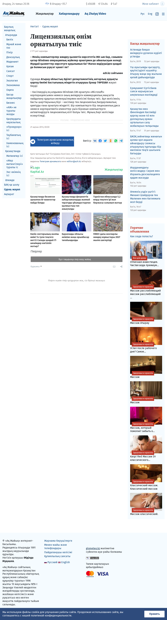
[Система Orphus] (92, 557)
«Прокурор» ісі (14, 128)
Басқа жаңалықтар (14, 96)
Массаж (141, 375)
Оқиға (10, 89)
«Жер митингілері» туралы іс (14, 164)
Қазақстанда (12, 151)
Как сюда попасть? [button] (141, 236)
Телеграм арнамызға (50, 161)
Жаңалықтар (45, 13)
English (65, 562)
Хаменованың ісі (14, 145)
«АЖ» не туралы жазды (11, 111)
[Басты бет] (13, 13)
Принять (154, 613)
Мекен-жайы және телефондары (55, 546)
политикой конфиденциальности (51, 615)
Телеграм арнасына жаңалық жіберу (55, 141)
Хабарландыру (69, 13)
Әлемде (10, 180)
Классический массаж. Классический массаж (144, 485)
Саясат (10, 71)
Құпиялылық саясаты (57, 556)
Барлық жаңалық (9, 28)
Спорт (10, 75)
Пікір (9, 52)
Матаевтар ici (14, 155)
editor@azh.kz (74, 161)
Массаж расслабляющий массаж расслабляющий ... (145, 292)
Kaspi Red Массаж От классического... (143, 456)
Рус (143, 13)
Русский (52, 562)
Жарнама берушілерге (58, 540)
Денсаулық (13, 57)
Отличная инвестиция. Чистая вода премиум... (144, 262)
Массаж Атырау (141, 321)
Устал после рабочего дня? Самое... (143, 348)
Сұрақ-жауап (12, 189)
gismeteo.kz (93, 548)
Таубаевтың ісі (13, 136)
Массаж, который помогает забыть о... (142, 428)
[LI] (93, 541)
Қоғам (10, 66)
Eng (150, 13)
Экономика (13, 85)
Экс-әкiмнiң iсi (13, 173)
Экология (12, 80)
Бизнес (10, 102)
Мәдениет (12, 61)
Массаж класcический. (144, 512)
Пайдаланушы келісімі (58, 552)
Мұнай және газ (13, 46)
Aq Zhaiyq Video (95, 13)
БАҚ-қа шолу (11, 184)
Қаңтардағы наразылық (13, 120)
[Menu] (163, 14)
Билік (9, 39)
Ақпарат (9, 194)
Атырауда (11, 34)
